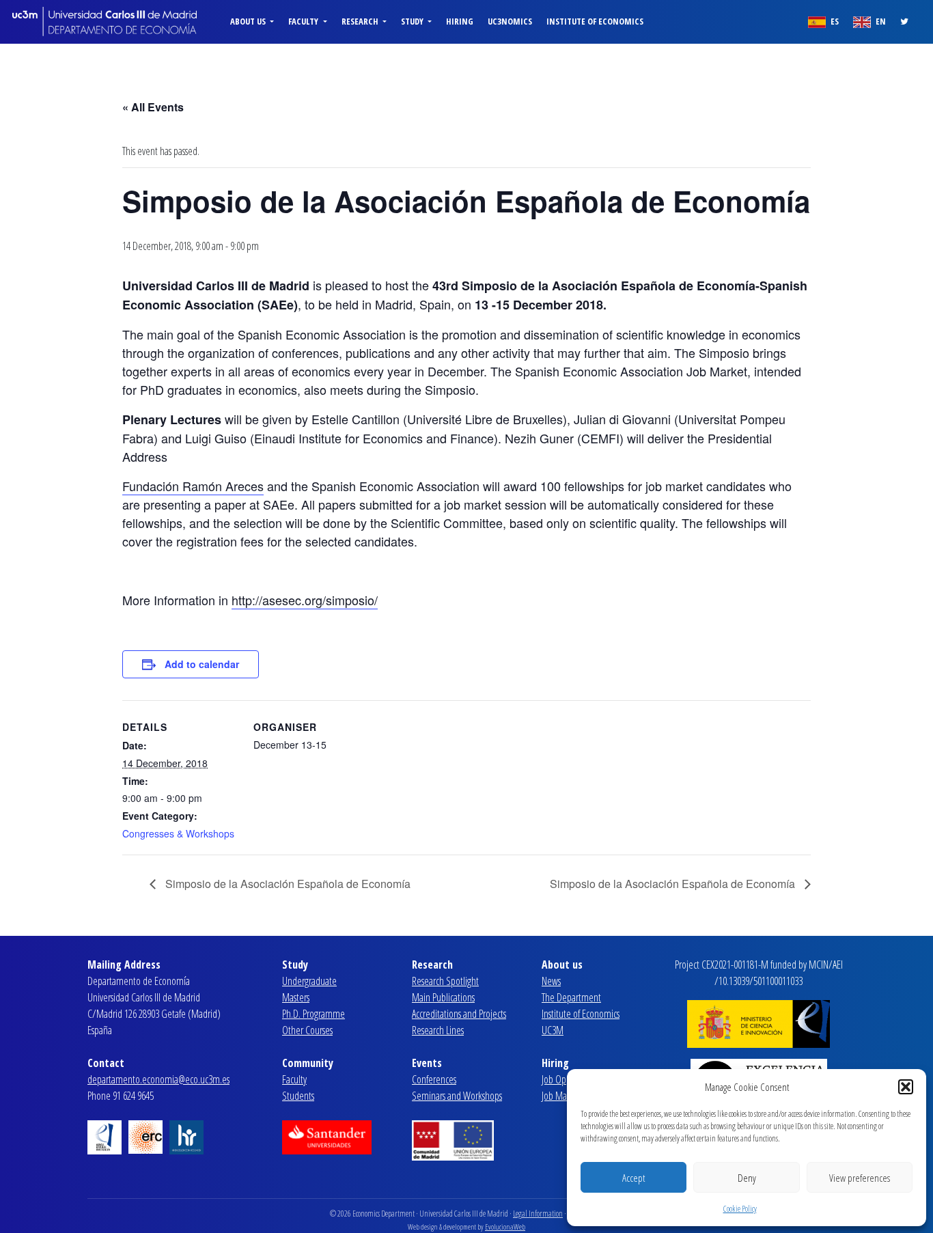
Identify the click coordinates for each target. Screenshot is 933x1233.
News (551, 980)
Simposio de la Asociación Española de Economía (286, 883)
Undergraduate (309, 980)
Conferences (434, 1079)
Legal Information (538, 1213)
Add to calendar (202, 664)
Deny (747, 1177)
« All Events (153, 107)
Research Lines (438, 1030)
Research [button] (361, 21)
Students (298, 1095)
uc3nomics (510, 21)
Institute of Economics (594, 21)
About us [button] (249, 21)
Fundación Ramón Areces (193, 486)
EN (880, 21)
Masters (295, 997)
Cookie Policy (740, 1209)
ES (833, 21)
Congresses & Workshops (178, 833)
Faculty (294, 1079)
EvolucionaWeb (505, 1226)
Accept (633, 1177)
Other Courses (307, 1030)
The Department (571, 997)
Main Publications (443, 997)
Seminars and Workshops (457, 1095)
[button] (906, 1087)
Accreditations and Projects (459, 1013)
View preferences (859, 1177)
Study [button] (413, 21)
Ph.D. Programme (313, 1013)
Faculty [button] (304, 21)
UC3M (552, 1030)
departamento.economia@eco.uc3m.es (158, 1079)
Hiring (459, 21)
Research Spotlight (445, 980)
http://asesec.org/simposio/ (305, 600)
